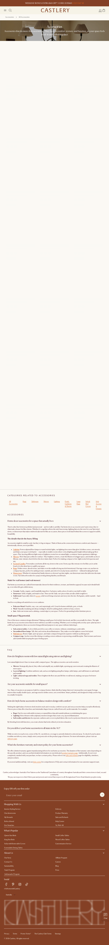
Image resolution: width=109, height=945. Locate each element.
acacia (38, 596)
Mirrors (46, 502)
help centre (37, 762)
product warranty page (70, 753)
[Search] (10, 10)
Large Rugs (78, 503)
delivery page (12, 739)
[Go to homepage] (55, 10)
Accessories (9, 17)
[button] (104, 10)
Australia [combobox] (9, 895)
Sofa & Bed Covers (88, 504)
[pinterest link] (13, 884)
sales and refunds (72, 755)
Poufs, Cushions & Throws (68, 504)
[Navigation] (5, 10)
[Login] (100, 10)
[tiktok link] (26, 884)
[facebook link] (6, 884)
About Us (8, 853)
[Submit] (102, 794)
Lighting (57, 502)
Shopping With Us (12, 804)
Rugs (24, 502)
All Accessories (13, 503)
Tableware (34, 502)
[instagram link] (20, 884)
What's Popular (11, 830)
